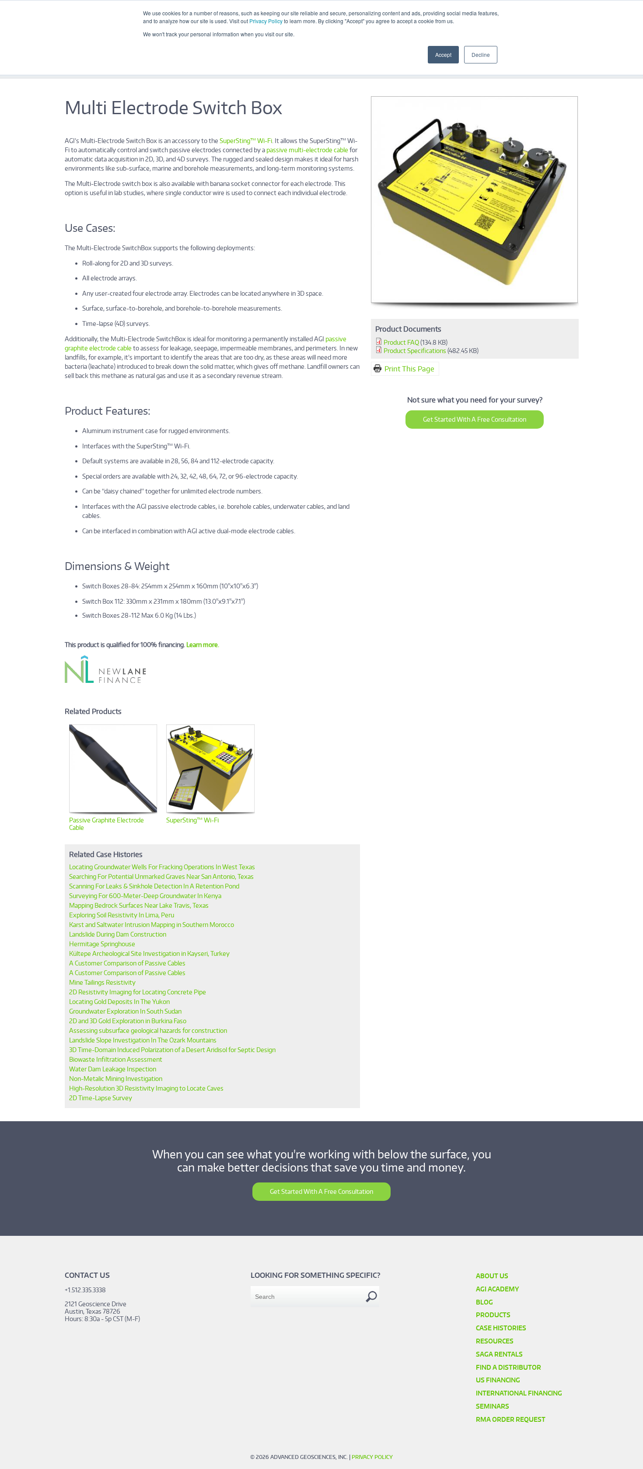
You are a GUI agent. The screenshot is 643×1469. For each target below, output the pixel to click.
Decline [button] (481, 54)
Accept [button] (443, 54)
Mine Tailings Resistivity (102, 982)
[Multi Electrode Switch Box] (475, 306)
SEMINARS (492, 1406)
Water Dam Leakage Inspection (112, 1069)
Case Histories (501, 1328)
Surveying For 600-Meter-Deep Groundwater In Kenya (145, 895)
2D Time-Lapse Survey (100, 1098)
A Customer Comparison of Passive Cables (127, 963)
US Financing (498, 1380)
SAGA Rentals (499, 1354)
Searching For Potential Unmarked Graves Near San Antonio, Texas (161, 876)
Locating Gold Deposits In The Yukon (119, 1001)
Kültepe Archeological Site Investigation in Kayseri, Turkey (149, 953)
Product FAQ (401, 342)
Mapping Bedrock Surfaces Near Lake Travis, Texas (139, 905)
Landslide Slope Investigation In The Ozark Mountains (143, 1040)
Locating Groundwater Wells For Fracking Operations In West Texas (162, 867)
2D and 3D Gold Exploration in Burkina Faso (127, 1021)
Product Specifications (415, 350)
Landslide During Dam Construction (117, 934)
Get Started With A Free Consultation (474, 419)
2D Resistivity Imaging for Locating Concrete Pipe (137, 992)
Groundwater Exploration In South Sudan (125, 1011)
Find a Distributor (508, 1367)
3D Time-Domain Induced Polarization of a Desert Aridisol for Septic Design (172, 1049)
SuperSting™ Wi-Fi (246, 140)
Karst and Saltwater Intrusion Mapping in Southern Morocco (151, 924)
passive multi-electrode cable (307, 150)
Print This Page (409, 368)
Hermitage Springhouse (102, 944)
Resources (495, 1341)
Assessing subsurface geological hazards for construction (148, 1030)
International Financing (519, 1393)
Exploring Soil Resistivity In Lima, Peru (121, 915)
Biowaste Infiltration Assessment (115, 1059)
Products (493, 1315)
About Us (492, 1276)
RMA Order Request (510, 1419)
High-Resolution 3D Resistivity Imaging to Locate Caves (146, 1088)
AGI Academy (497, 1289)
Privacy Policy (266, 20)
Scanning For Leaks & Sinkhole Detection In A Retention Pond (154, 886)
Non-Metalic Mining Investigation (115, 1078)
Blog (484, 1302)
